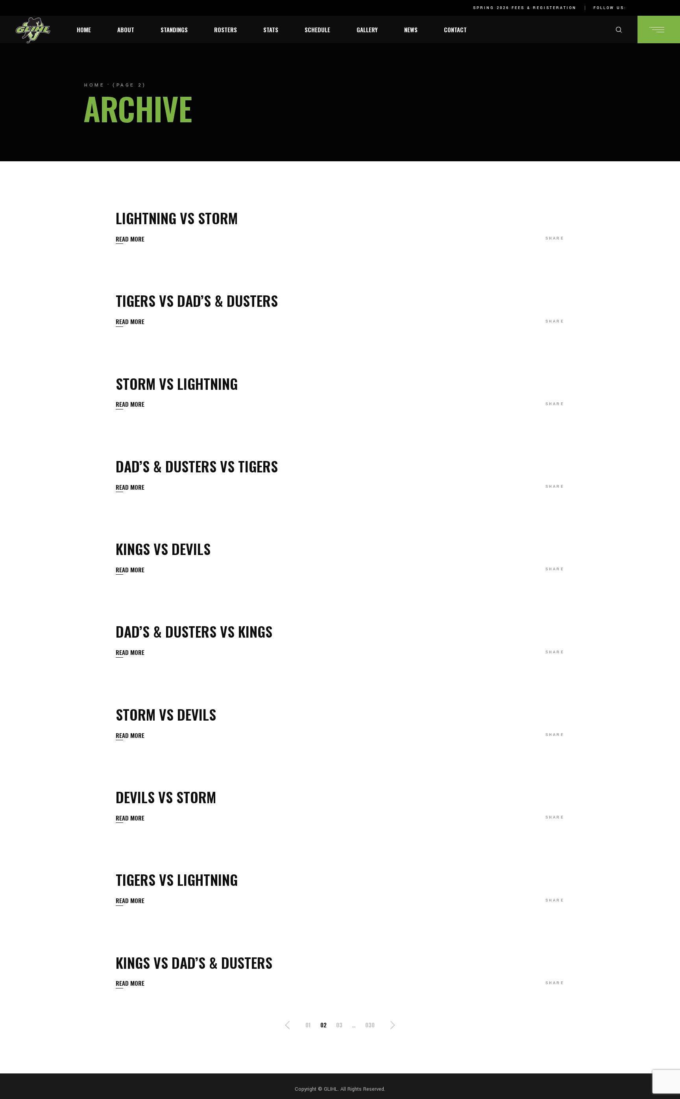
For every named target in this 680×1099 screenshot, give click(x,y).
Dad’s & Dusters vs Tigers (197, 465)
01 (308, 1024)
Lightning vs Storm (177, 217)
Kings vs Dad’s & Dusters (194, 962)
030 (370, 1024)
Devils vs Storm (166, 796)
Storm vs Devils (166, 714)
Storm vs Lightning (177, 383)
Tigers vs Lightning (177, 879)
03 (339, 1024)
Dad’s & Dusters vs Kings (194, 631)
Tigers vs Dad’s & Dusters (197, 300)
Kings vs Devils (163, 548)
